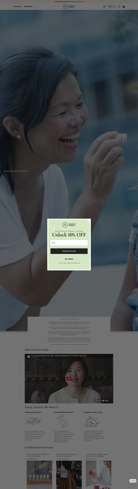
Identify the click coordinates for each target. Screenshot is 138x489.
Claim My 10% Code (69, 251)
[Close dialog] (88, 220)
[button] (69, 259)
